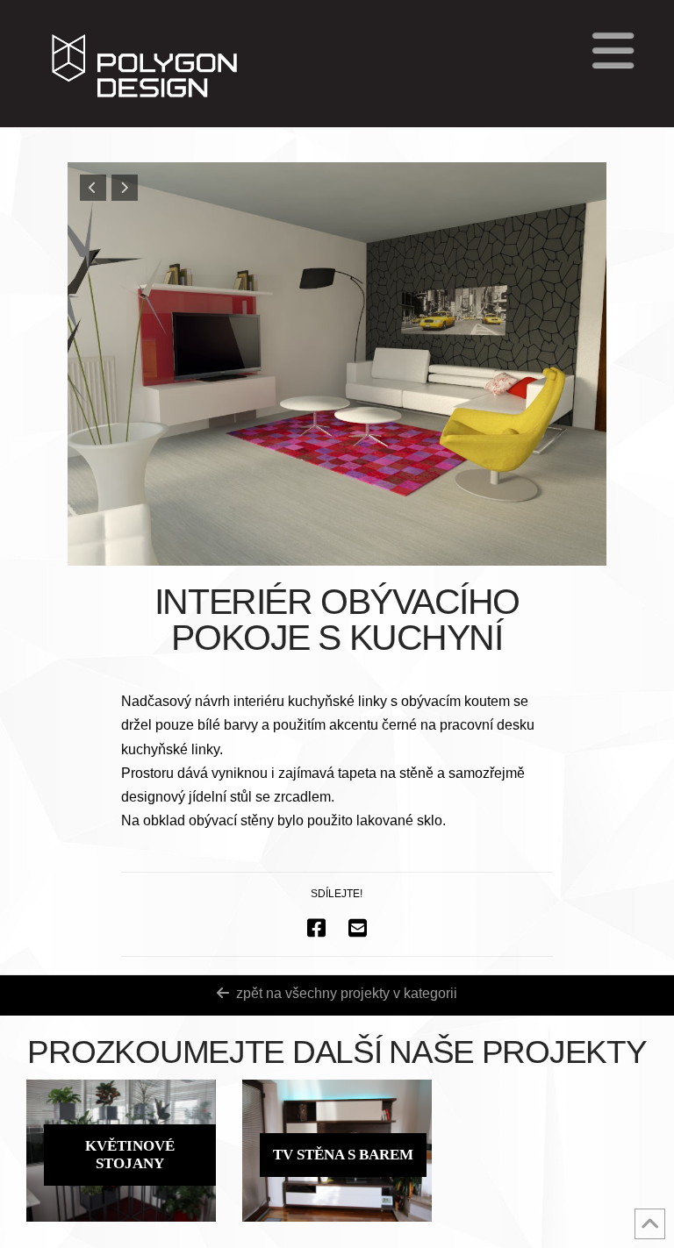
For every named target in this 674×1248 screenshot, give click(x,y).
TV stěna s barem (343, 1154)
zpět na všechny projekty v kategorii (346, 993)
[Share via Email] (357, 927)
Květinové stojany (130, 1154)
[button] (613, 50)
